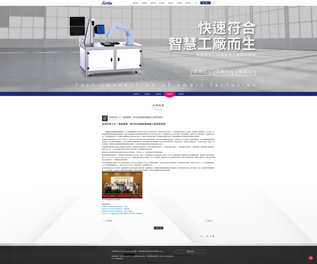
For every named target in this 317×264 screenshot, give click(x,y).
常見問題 (179, 3)
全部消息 (136, 94)
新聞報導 (169, 94)
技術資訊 (170, 3)
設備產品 (144, 3)
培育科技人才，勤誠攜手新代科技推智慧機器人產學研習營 (118, 213)
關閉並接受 (190, 251)
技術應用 (181, 94)
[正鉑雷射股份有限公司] (106, 3)
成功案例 (162, 3)
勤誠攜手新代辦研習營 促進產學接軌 (112, 206)
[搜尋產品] (196, 3)
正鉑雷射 (125, 142)
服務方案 (153, 3)
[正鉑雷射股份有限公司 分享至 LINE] (213, 236)
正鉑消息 (147, 94)
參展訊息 (158, 94)
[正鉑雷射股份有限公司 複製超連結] (207, 236)
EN (214, 3)
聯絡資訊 (188, 3)
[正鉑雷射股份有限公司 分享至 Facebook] (210, 236)
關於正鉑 (135, 3)
